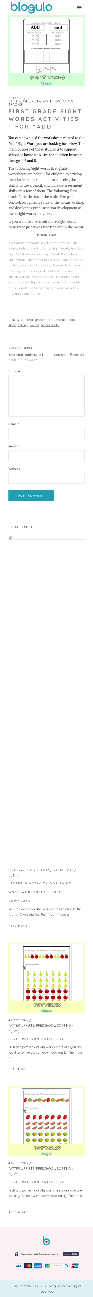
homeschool (55, 320)
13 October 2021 (20, 870)
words (34, 325)
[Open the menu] (79, 7)
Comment (15, 371)
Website (14, 468)
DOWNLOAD (46, 235)
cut (23, 320)
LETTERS (43, 870)
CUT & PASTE (42, 101)
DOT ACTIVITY (62, 870)
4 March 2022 (18, 1020)
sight (12, 325)
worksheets (50, 325)
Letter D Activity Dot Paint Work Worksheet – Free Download (40, 892)
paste (70, 320)
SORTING (64, 1025)
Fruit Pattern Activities (36, 1038)
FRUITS (29, 1025)
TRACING (15, 105)
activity (13, 320)
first (30, 320)
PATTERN (15, 1025)
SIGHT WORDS (19, 101)
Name (13, 424)
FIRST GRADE (64, 101)
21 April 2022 (17, 98)
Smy (13, 876)
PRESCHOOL (45, 1025)
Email (13, 446)
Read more (17, 925)
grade (39, 320)
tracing (23, 325)
